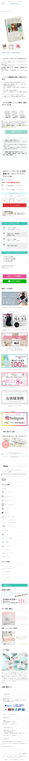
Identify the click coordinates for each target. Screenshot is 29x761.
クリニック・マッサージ (6, 574)
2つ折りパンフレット (8, 500)
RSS (17, 757)
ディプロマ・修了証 (8, 538)
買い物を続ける (5, 268)
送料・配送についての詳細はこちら (10, 724)
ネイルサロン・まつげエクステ (7, 568)
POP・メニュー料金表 (9, 504)
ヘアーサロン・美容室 (5, 571)
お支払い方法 (11, 756)
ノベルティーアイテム (5, 549)
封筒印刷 (6, 530)
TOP (2, 11)
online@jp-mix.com (9, 746)
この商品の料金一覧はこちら (15, 193)
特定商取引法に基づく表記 (7, 266)
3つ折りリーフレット (8, 496)
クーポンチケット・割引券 (9, 516)
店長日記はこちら (5, 682)
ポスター (6, 508)
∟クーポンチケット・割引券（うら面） (10, 522)
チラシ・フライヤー (9, 11)
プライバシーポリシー (12, 757)
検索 (4, 479)
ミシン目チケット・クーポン (11, 526)
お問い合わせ (5, 756)
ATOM (20, 757)
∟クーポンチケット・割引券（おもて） (10, 519)
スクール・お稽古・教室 (6, 577)
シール (6, 534)
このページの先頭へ (22, 753)
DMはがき (7, 512)
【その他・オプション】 (6, 556)
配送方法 (16, 756)
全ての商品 (3, 488)
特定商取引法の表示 (22, 756)
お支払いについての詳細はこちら (10, 714)
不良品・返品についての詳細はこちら (11, 735)
